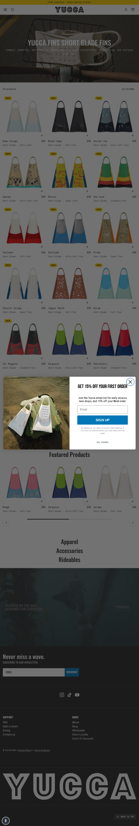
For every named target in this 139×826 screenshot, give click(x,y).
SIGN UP (103, 420)
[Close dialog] (130, 382)
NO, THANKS (102, 442)
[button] (6, 821)
